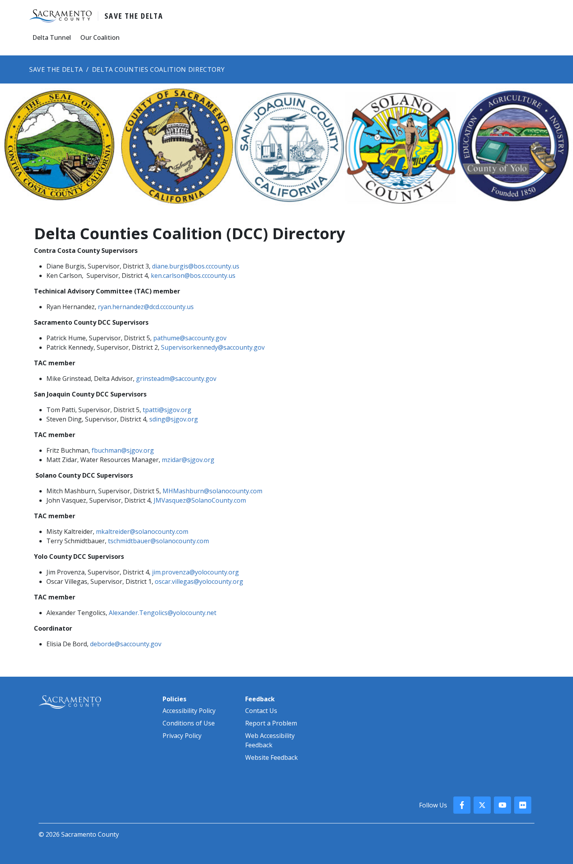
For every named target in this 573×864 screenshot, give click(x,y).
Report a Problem (271, 723)
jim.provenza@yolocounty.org (195, 572)
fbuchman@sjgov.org (123, 450)
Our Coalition (100, 37)
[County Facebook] (461, 805)
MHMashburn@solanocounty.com (212, 491)
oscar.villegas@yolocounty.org (199, 581)
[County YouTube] (502, 805)
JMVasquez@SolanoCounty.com (200, 500)
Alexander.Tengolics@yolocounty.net (162, 612)
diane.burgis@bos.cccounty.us (195, 266)
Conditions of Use (189, 723)
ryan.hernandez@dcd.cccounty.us (146, 306)
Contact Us (261, 710)
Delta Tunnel (51, 37)
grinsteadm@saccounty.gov (176, 378)
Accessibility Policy (189, 710)
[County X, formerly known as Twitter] (482, 805)
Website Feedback (271, 757)
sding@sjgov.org (173, 419)
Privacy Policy (182, 735)
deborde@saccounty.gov (125, 644)
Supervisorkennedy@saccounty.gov (213, 347)
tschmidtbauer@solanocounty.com (158, 541)
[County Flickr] (522, 805)
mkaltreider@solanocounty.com (142, 531)
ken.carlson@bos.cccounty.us (193, 275)
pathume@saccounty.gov (189, 338)
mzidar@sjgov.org (188, 459)
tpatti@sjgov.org (167, 409)
